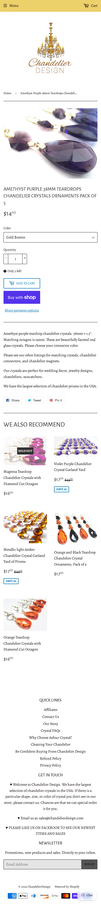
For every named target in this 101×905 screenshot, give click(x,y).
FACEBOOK (50, 827)
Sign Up (89, 864)
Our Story (50, 723)
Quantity (10, 249)
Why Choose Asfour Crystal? (50, 737)
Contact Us (50, 716)
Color (7, 228)
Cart (93, 5)
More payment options (22, 310)
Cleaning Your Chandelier (50, 744)
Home (7, 93)
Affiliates (50, 709)
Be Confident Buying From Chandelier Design (50, 751)
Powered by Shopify (67, 887)
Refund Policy (50, 758)
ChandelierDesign (39, 887)
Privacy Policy (50, 765)
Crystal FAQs (50, 730)
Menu (14, 5)
